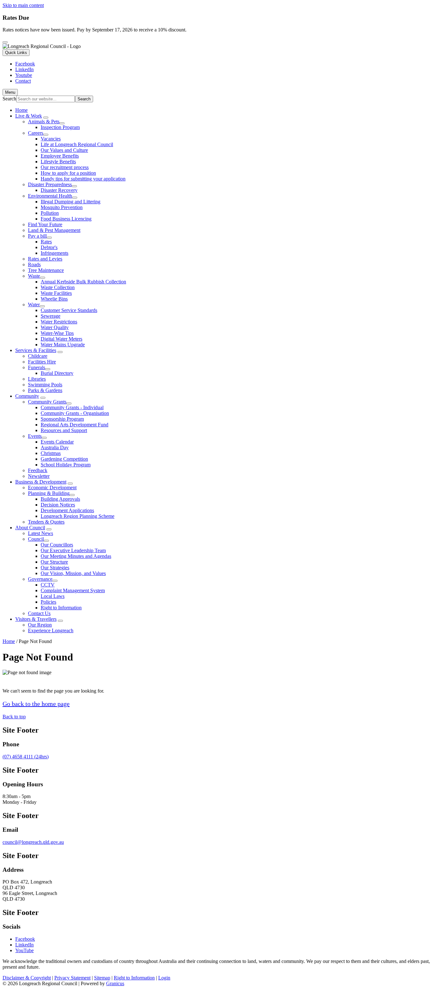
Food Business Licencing (66, 218)
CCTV (48, 584)
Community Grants (47, 401)
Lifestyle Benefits (58, 161)
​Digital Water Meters (61, 339)
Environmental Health (50, 196)
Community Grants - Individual (72, 407)
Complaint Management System (73, 590)
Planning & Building (49, 493)
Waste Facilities (56, 293)
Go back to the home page (36, 703)
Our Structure (54, 562)
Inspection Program (60, 127)
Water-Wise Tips (57, 333)
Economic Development (52, 487)
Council (36, 539)
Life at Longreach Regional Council (77, 144)
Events (35, 436)
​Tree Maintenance (46, 270)
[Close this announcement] (5, 42)
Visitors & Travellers (36, 619)
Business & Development (40, 481)
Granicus (115, 983)
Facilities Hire (42, 361)
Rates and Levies (45, 258)
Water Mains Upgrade (63, 344)
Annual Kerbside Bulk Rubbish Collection (83, 281)
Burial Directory (57, 373)
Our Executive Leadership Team (73, 550)
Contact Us (39, 613)
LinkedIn (24, 944)
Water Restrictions (59, 321)
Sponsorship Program (62, 419)
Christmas (51, 453)
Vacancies (51, 138)
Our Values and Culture (64, 150)
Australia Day (55, 447)
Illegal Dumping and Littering (70, 201)
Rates (46, 241)
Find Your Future (45, 224)
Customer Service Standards (69, 310)
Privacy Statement (72, 977)
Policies (48, 602)
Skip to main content (23, 5)
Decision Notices (58, 504)
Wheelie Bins (54, 298)
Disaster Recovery (59, 190)
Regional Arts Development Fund (74, 424)
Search (9, 98)
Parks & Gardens (45, 390)
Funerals (36, 367)
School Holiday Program (66, 464)
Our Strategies (55, 567)
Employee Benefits (60, 156)
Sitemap (102, 977)
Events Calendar (57, 441)
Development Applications (67, 510)
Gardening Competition (64, 459)
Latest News (40, 533)
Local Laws (52, 596)
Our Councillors (57, 544)
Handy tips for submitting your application (83, 178)
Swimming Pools (45, 384)
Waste (34, 276)
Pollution (50, 213)
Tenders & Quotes (46, 522)
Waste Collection (58, 287)
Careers (35, 133)
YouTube (24, 950)
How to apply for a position (68, 173)
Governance (40, 579)
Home (9, 641)
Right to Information (61, 607)
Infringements (54, 253)
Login (164, 977)
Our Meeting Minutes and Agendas (76, 556)
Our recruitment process (65, 167)
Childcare (37, 356)
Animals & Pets (43, 121)
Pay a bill (37, 236)
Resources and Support (64, 430)
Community (27, 396)
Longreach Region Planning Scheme (77, 516)
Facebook (25, 939)
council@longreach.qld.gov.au (33, 842)
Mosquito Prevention (62, 207)
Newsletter (39, 476)
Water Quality (55, 327)
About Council (30, 527)
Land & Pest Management (54, 230)
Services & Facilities (35, 350)
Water (34, 304)
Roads (34, 264)
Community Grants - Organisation (75, 413)
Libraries (37, 379)
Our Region (40, 624)
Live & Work (28, 116)
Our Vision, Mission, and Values (73, 573)
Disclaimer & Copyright (27, 977)
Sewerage (50, 316)
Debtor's (49, 247)
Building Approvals (60, 499)
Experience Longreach (50, 630)
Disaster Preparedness (50, 184)
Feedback (37, 470)
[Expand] (45, 118)
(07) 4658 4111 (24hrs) (26, 756)
